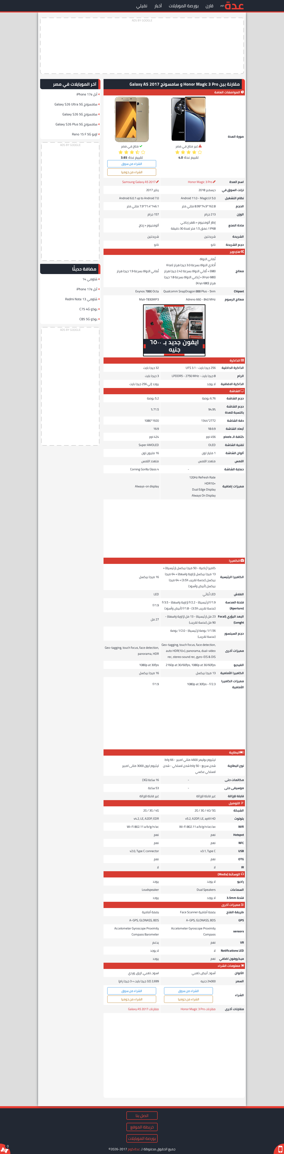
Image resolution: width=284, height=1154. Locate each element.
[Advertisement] (142, 46)
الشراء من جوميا (131, 172)
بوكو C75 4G (88, 309)
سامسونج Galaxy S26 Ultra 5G (75, 104)
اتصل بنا (142, 1115)
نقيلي (141, 6)
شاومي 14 (89, 279)
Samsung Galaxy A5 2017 (139, 182)
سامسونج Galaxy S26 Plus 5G (76, 124)
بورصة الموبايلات (184, 6)
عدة (234, 5)
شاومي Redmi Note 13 (81, 299)
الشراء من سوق (131, 164)
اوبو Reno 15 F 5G (84, 134)
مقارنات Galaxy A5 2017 (143, 1009)
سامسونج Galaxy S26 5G (79, 114)
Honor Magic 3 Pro (200, 182)
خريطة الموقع (142, 1127)
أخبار (158, 6)
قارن (209, 6)
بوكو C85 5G (88, 319)
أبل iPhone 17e (87, 94)
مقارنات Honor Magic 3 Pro (198, 1009)
